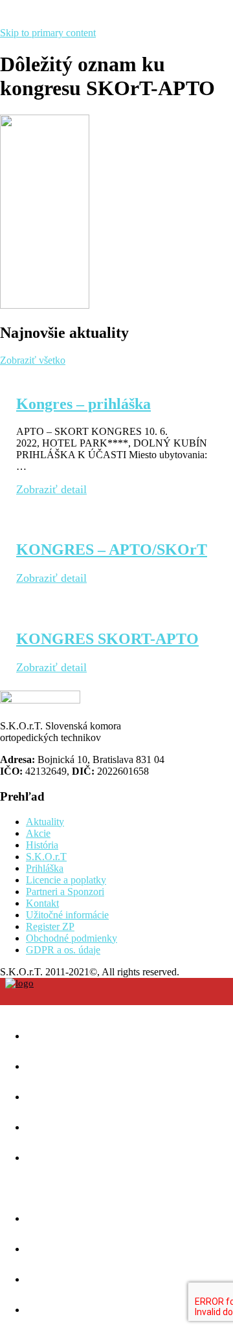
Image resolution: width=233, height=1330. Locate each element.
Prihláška (44, 868)
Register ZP (50, 926)
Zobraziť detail (51, 489)
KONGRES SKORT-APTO (107, 638)
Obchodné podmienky (71, 938)
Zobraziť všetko (32, 360)
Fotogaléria (85, 1243)
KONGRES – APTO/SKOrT (111, 549)
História (42, 844)
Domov (65, 1030)
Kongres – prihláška (83, 403)
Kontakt (42, 903)
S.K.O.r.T (46, 856)
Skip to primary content (48, 32)
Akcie (38, 833)
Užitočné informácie (67, 914)
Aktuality (45, 821)
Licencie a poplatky (66, 879)
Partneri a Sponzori (65, 891)
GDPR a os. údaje (63, 949)
